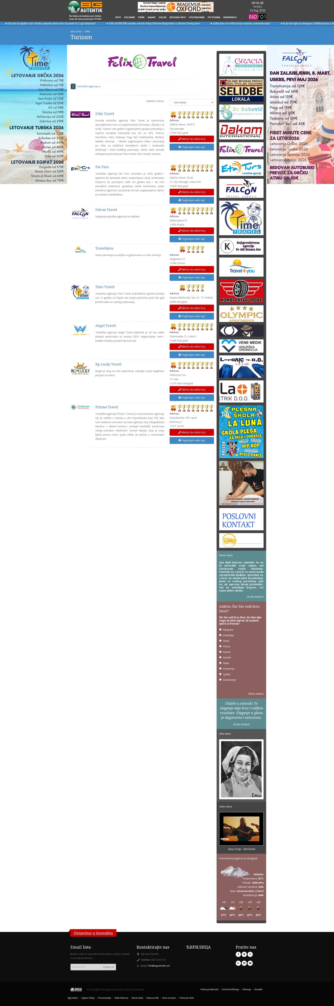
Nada (226, 663)
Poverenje (228, 668)
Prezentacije (104, 997)
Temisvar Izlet (186, 997)
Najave (152, 17)
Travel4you (104, 248)
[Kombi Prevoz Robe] (241, 292)
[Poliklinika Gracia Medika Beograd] (241, 66)
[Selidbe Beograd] (241, 91)
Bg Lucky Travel (108, 364)
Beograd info (178, 17)
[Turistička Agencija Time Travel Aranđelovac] (241, 219)
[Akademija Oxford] (176, 7)
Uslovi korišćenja (230, 989)
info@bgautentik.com (159, 965)
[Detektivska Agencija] (241, 331)
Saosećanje (229, 679)
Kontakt (258, 989)
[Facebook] (238, 954)
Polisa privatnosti (209, 989)
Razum (227, 652)
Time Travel (104, 286)
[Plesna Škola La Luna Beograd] (241, 432)
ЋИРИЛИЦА (198, 947)
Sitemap (246, 989)
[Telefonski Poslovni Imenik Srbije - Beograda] (241, 520)
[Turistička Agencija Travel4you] (241, 268)
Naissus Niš (153, 997)
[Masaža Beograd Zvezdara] (241, 484)
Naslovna (76, 31)
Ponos (226, 646)
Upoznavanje (197, 17)
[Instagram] (250, 954)
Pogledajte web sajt (193, 147)
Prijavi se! (108, 967)
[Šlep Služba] (241, 541)
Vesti (118, 17)
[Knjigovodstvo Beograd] (241, 367)
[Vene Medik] (241, 347)
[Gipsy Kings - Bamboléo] (241, 829)
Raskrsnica (230, 17)
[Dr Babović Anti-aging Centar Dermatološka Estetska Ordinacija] (241, 113)
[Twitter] (244, 954)
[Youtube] (250, 963)
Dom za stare (169, 997)
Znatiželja (228, 635)
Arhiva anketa (256, 693)
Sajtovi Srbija (88, 997)
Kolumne (129, 17)
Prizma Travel (106, 407)
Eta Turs (102, 166)
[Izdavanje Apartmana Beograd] (241, 314)
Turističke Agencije (89, 86)
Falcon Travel (106, 209)
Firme (141, 17)
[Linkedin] (244, 963)
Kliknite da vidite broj (193, 138)
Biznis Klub (137, 997)
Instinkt (227, 657)
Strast (226, 640)
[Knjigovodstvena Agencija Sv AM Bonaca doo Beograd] (241, 247)
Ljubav (226, 674)
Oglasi (162, 17)
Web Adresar (121, 997)
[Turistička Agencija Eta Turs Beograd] (241, 168)
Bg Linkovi (73, 997)
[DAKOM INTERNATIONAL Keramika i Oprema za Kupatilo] (241, 132)
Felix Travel (104, 113)
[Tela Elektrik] (241, 392)
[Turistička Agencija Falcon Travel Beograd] (241, 189)
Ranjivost (228, 629)
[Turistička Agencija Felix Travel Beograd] (142, 61)
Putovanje (214, 17)
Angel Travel (105, 325)
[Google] (238, 963)
